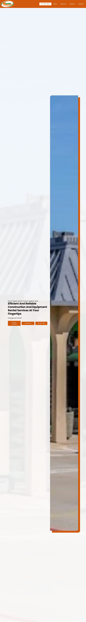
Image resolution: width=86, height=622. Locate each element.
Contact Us (28, 323)
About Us (63, 4)
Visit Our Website (14, 323)
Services (72, 4)
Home (55, 4)
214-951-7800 (45, 4)
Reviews (81, 4)
